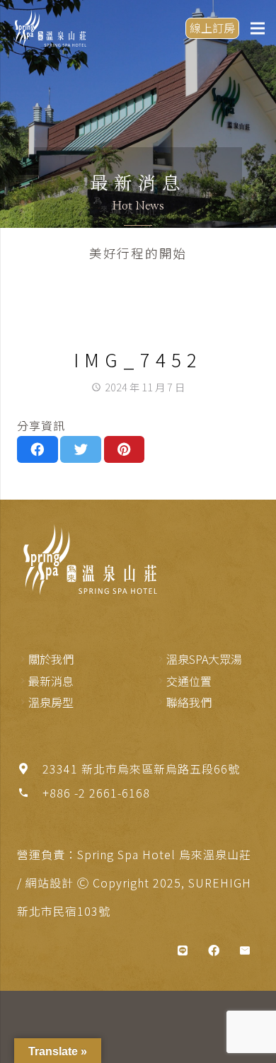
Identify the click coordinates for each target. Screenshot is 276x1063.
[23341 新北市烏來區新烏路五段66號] (29, 768)
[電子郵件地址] (245, 950)
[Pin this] (124, 449)
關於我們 (51, 658)
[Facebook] (214, 950)
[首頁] (88, 559)
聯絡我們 (189, 702)
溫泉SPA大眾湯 (204, 658)
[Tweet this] (80, 449)
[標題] (182, 950)
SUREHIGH (219, 882)
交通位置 (189, 680)
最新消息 (51, 680)
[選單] (257, 28)
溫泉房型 (51, 702)
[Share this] (37, 449)
